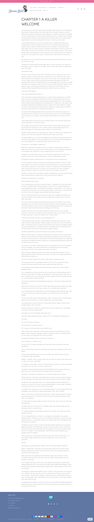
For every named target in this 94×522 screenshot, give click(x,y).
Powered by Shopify (21, 519)
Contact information (60, 519)
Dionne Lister (14, 519)
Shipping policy (52, 519)
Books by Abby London (14, 507)
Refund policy (29, 519)
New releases (11, 503)
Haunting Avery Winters (14, 500)
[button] (43, 7)
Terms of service (44, 519)
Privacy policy (36, 519)
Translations (11, 505)
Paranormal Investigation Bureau (16, 498)
